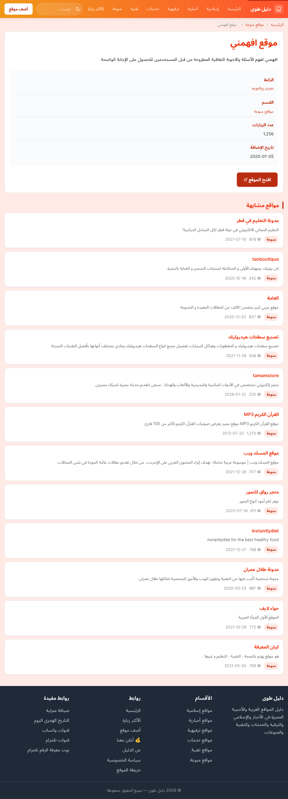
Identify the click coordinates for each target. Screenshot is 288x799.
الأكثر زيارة (96, 8)
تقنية (134, 8)
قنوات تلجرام (57, 740)
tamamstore (266, 375)
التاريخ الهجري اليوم (51, 720)
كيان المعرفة (266, 647)
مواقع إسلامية (199, 710)
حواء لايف (269, 608)
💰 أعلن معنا (129, 740)
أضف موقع (18, 8)
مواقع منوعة (255, 24)
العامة (273, 298)
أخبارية (193, 8)
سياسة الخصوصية (124, 760)
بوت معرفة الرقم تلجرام (48, 749)
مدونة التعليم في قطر (258, 220)
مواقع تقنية (202, 749)
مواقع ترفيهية (200, 730)
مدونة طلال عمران (261, 569)
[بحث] (77, 9)
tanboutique (265, 259)
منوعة (117, 8)
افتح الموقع (259, 179)
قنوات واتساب (55, 730)
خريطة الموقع (129, 770)
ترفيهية (173, 8)
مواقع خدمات (199, 740)
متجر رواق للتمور (262, 492)
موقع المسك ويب (261, 453)
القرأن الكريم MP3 (261, 414)
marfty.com (263, 88)
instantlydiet (265, 531)
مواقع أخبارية (200, 720)
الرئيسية (234, 8)
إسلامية (212, 8)
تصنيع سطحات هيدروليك (253, 337)
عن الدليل (132, 749)
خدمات (153, 8)
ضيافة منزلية (57, 710)
